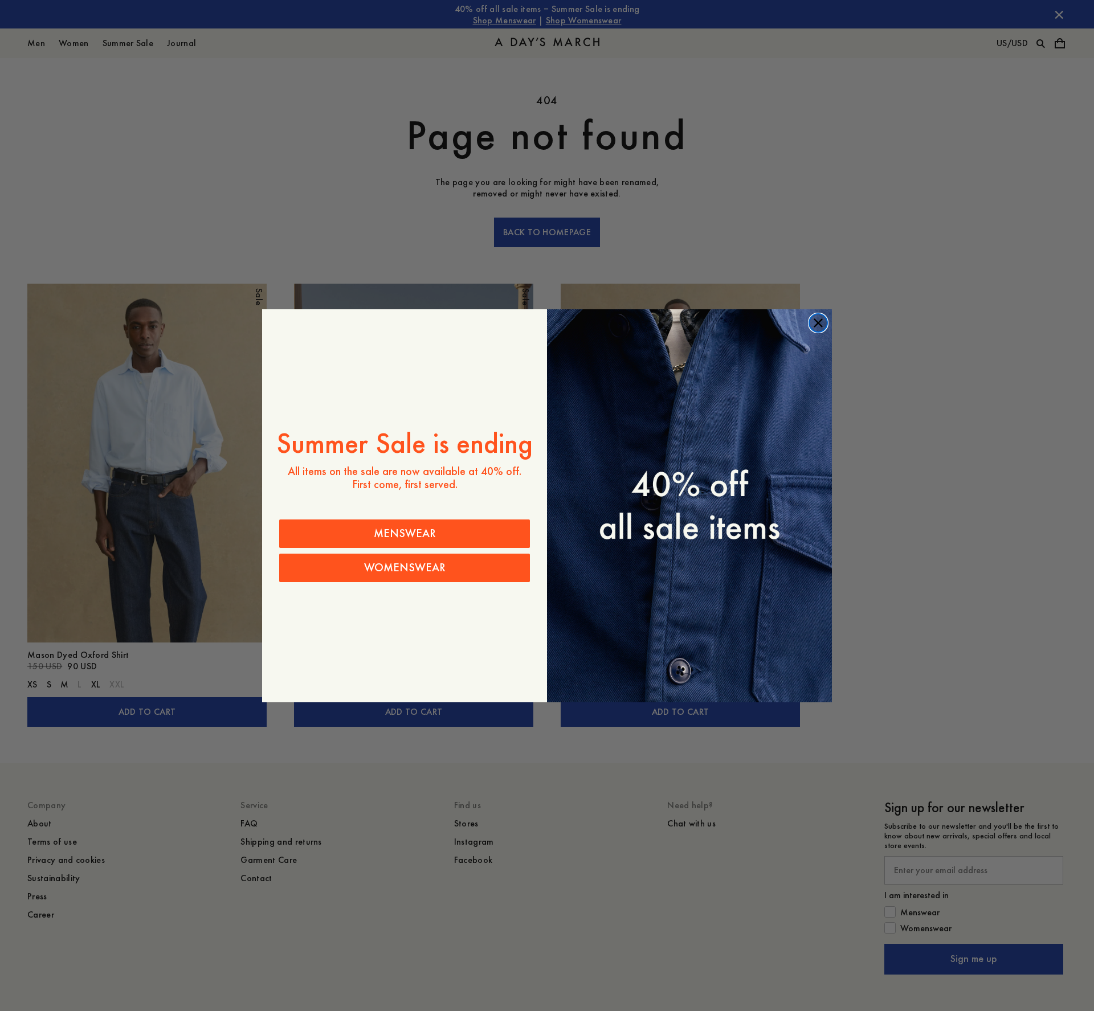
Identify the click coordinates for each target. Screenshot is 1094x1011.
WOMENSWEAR (405, 567)
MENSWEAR (405, 533)
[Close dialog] (818, 323)
